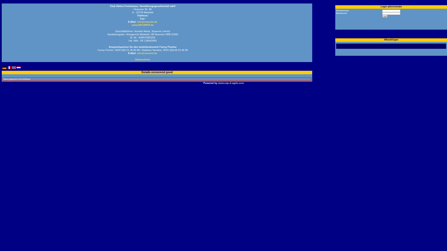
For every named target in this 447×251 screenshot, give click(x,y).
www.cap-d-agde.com (231, 83)
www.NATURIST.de (143, 25)
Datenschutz (142, 59)
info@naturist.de (147, 21)
